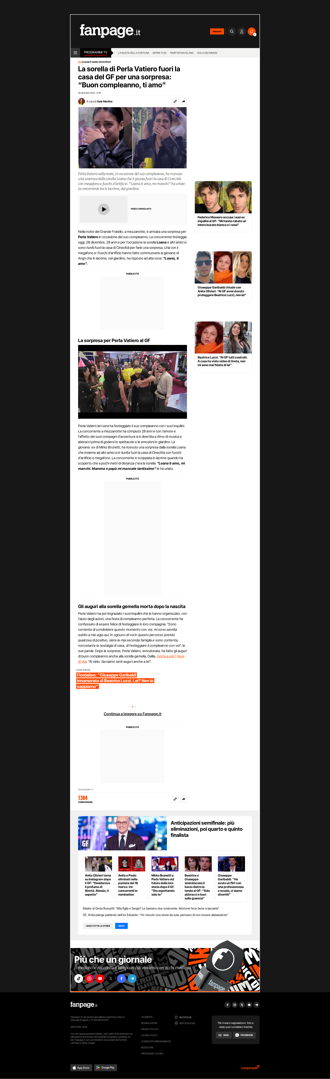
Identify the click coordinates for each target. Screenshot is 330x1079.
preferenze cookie (152, 1053)
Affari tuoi (159, 52)
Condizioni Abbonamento (156, 1041)
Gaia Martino (104, 101)
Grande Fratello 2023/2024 (96, 62)
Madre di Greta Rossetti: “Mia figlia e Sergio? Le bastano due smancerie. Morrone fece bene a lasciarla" (151, 908)
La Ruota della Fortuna (133, 52)
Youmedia (147, 1017)
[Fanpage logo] (105, 31)
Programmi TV (85, 790)
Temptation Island (182, 52)
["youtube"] (100, 978)
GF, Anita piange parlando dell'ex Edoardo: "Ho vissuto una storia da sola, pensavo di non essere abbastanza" (155, 915)
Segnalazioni (149, 1023)
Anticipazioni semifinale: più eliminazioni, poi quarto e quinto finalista (207, 829)
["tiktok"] (78, 978)
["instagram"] (89, 978)
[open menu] (75, 53)
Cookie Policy (149, 1035)
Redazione (147, 1047)
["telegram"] (132, 978)
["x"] (110, 978)
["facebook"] (121, 978)
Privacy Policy (149, 1029)
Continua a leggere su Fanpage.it (132, 714)
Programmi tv (95, 52)
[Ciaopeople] (250, 1068)
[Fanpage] (83, 1005)
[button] (183, 101)
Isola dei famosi (207, 52)
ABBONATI (217, 31)
